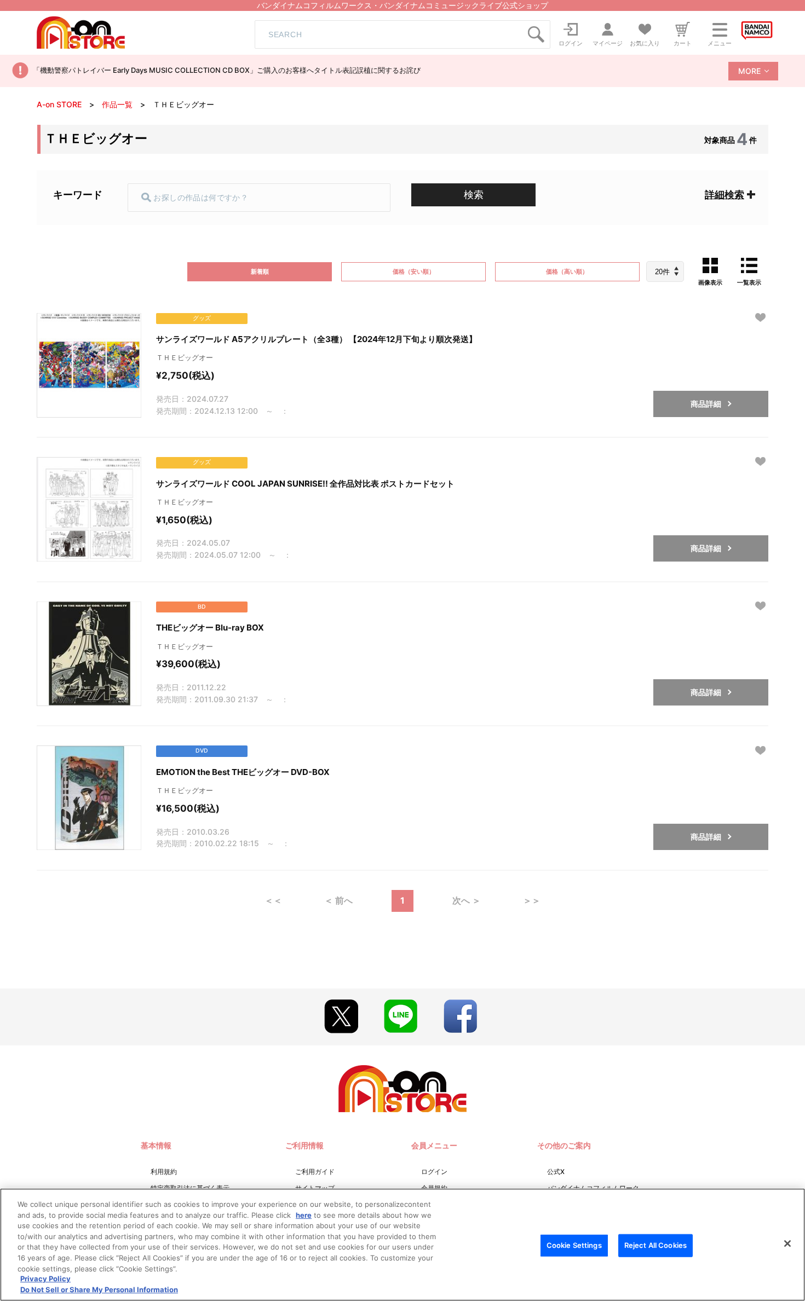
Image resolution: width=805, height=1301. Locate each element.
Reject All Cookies (655, 1245)
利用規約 (164, 1171)
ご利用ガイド (315, 1171)
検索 (474, 194)
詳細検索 (724, 194)
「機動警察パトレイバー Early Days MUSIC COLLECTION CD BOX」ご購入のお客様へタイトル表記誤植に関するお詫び (227, 70)
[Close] (787, 1243)
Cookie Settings (574, 1245)
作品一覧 (117, 104)
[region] (402, 1244)
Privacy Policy (45, 1279)
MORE (749, 71)
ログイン (434, 1171)
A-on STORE (59, 104)
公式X (556, 1171)
